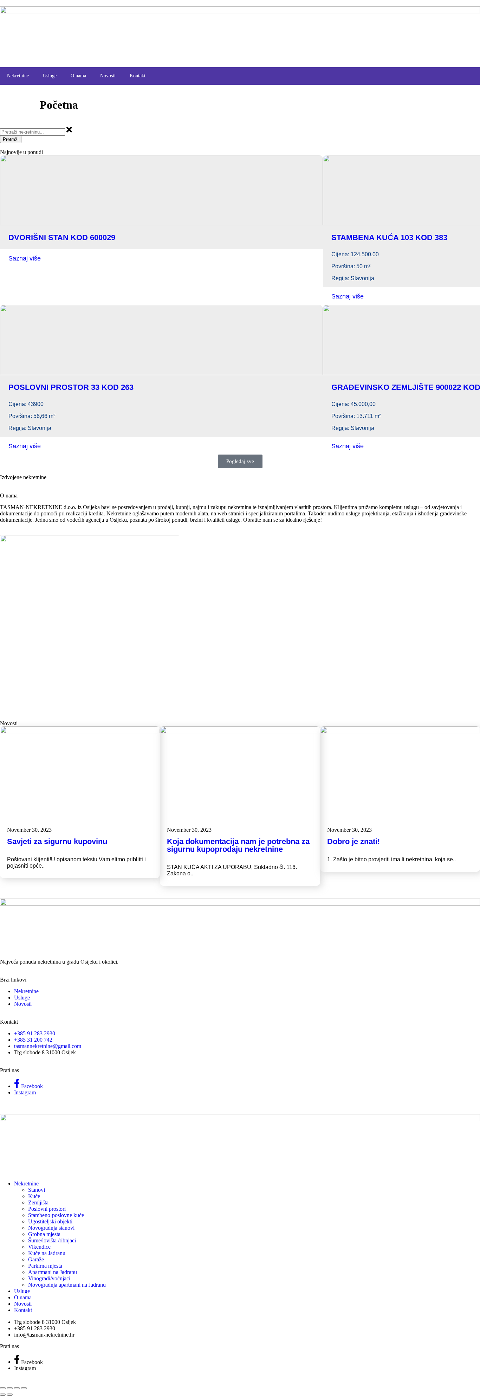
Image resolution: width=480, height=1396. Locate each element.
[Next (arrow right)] (10, 1395)
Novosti (108, 75)
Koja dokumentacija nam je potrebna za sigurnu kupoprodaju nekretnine (238, 845)
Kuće (34, 1196)
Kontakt (137, 75)
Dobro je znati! (353, 841)
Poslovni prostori (47, 1209)
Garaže (36, 1259)
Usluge (50, 75)
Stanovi (36, 1190)
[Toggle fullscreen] (10, 1388)
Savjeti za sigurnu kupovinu (57, 841)
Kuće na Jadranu (46, 1253)
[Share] (17, 1388)
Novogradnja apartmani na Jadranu (67, 1285)
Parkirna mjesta (45, 1266)
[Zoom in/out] (3, 1388)
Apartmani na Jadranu (52, 1272)
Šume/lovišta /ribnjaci (52, 1240)
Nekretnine (18, 75)
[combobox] (32, 132)
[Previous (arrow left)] (3, 1395)
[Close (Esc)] (24, 1388)
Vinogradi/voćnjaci (49, 1278)
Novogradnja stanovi (51, 1228)
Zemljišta (38, 1202)
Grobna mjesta (44, 1234)
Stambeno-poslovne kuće (56, 1215)
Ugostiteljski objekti (50, 1221)
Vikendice (39, 1247)
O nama (78, 75)
